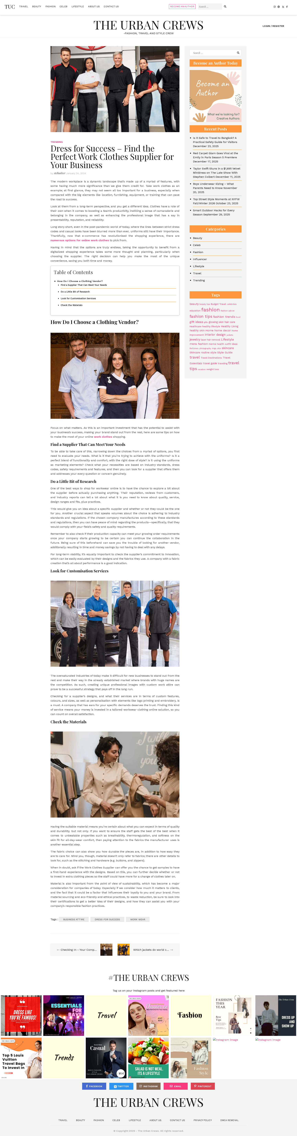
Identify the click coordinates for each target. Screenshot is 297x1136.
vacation (202, 369)
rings (214, 348)
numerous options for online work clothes (80, 240)
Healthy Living (229, 326)
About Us (94, 6)
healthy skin (197, 330)
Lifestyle (78, 6)
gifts (206, 322)
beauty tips (205, 304)
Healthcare (195, 326)
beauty (194, 304)
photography (205, 348)
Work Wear (137, 919)
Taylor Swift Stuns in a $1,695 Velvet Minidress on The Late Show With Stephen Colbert (216, 172)
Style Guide (225, 352)
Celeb (63, 6)
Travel (23, 6)
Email (178, 1086)
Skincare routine (200, 352)
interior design (215, 334)
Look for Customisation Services (78, 298)
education (195, 310)
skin (219, 348)
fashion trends (224, 316)
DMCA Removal (229, 1120)
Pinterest (205, 1086)
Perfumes (194, 348)
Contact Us (111, 6)
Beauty (36, 6)
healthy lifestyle (211, 326)
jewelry (195, 339)
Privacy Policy (203, 1120)
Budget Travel (218, 304)
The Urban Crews (149, 24)
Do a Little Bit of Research (75, 291)
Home (209, 330)
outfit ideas (231, 344)
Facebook (95, 1086)
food (238, 317)
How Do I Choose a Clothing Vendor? (80, 281)
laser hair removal (210, 339)
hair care (229, 322)
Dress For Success (107, 919)
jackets (230, 335)
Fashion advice (227, 311)
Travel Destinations (211, 357)
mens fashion (199, 343)
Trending (57, 142)
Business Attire (73, 919)
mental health (216, 344)
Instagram (150, 1086)
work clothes (103, 436)
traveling (222, 363)
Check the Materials (71, 305)
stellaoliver (59, 173)
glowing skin (216, 322)
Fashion (50, 6)
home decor (222, 330)
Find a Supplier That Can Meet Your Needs (84, 285)
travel (195, 357)
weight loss (212, 369)
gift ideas (196, 322)
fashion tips (201, 316)
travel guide (210, 363)
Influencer (200, 259)
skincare (228, 348)
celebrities (232, 304)
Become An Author (182, 6)
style (213, 352)
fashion (210, 310)
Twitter (123, 1086)
